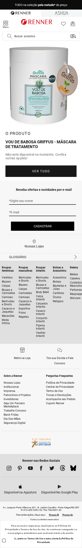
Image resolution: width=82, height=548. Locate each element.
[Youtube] (30, 469)
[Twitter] (52, 469)
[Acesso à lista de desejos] (63, 25)
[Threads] (62, 469)
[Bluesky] (73, 469)
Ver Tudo (41, 171)
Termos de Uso (28, 529)
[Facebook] (41, 469)
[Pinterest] (20, 469)
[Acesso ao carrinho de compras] (73, 25)
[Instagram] (9, 469)
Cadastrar (43, 226)
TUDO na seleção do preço (41, 5)
